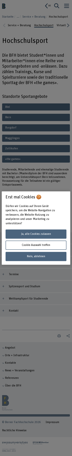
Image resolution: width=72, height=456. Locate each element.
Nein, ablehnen (36, 256)
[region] (36, 228)
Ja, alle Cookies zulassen (36, 234)
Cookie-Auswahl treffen (36, 245)
